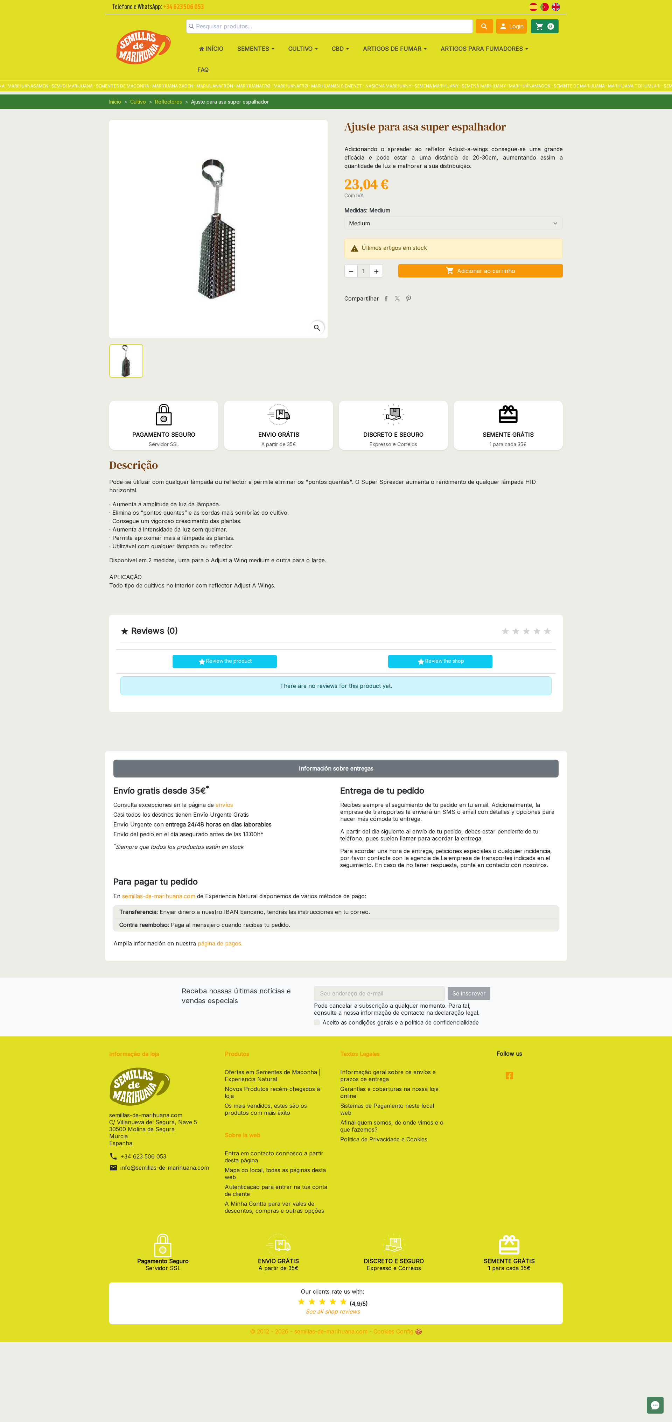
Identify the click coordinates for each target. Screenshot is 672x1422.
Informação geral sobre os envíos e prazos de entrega (388, 1076)
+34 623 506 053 (143, 1156)
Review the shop (440, 661)
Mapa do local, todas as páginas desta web (275, 1174)
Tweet (397, 298)
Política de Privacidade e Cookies (383, 1139)
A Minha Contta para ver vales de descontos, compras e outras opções (274, 1207)
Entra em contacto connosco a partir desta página (274, 1157)
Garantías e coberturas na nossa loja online (389, 1092)
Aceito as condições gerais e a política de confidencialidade (400, 1022)
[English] (556, 6)
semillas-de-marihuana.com (158, 896)
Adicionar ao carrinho (480, 271)
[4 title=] (537, 631)
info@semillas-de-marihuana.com (164, 1167)
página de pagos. (220, 943)
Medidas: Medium (367, 210)
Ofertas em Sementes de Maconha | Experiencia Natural (273, 1076)
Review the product (225, 661)
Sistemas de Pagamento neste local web (387, 1109)
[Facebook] (509, 1076)
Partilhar (386, 298)
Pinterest (408, 298)
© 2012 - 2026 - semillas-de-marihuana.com (309, 1331)
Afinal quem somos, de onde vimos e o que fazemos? (391, 1126)
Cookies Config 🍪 (397, 1331)
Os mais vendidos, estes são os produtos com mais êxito (266, 1109)
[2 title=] (516, 631)
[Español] (533, 6)
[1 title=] (505, 631)
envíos (224, 804)
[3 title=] (526, 631)
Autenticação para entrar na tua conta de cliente (276, 1190)
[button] (511, 26)
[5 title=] (547, 631)
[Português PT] (544, 6)
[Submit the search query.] (191, 26)
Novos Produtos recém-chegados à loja (272, 1092)
